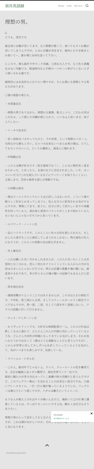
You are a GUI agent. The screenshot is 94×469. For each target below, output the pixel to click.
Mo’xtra (78, 5)
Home (61, 5)
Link (69, 5)
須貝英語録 (14, 5)
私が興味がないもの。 (62, 418)
